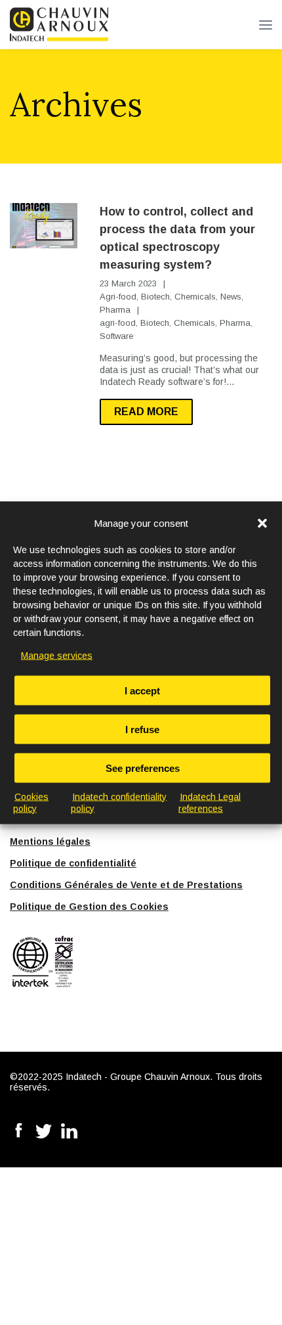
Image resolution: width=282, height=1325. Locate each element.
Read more (146, 411)
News (230, 297)
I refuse (142, 728)
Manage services (56, 655)
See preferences (143, 767)
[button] (262, 522)
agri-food (118, 323)
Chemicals (195, 297)
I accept (142, 690)
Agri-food (118, 297)
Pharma (115, 310)
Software (116, 336)
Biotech (155, 297)
